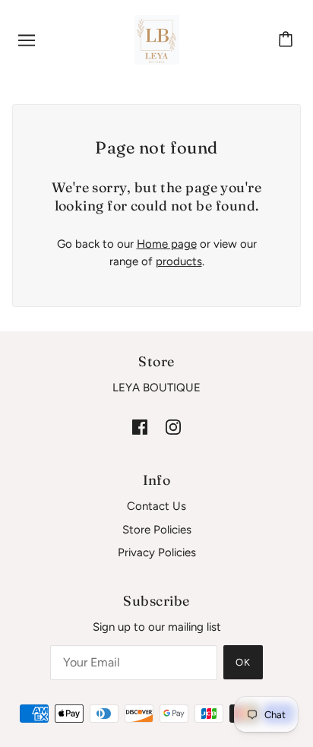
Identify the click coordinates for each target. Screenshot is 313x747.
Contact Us (156, 506)
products (179, 261)
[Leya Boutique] (156, 39)
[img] (139, 427)
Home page (167, 244)
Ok (243, 662)
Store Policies (156, 530)
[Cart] (288, 40)
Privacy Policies (157, 552)
